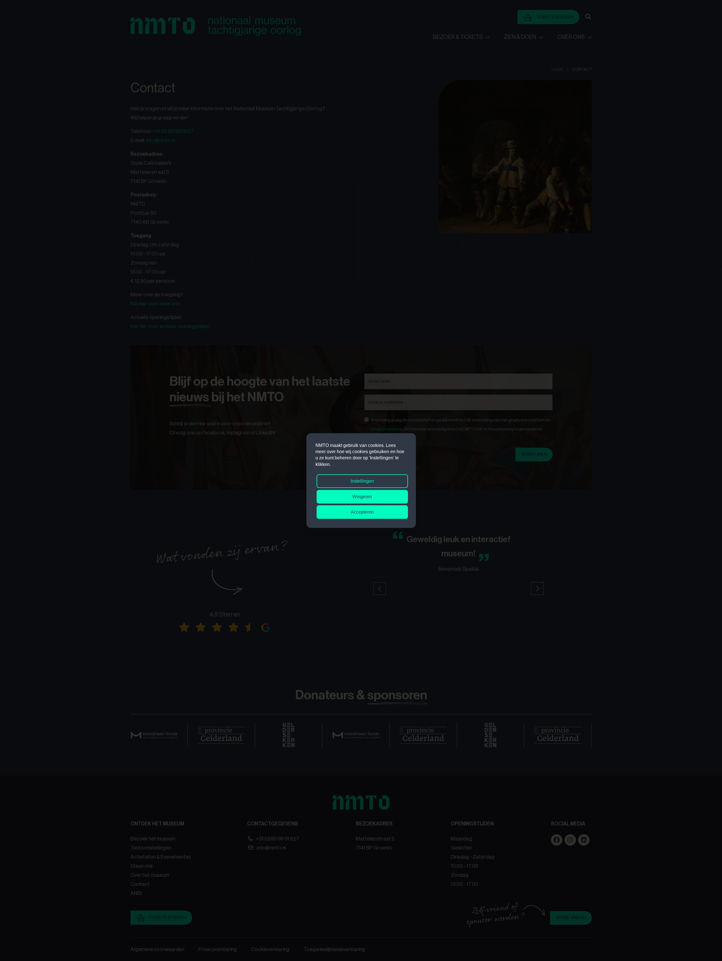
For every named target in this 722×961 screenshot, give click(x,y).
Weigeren (362, 496)
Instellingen (362, 481)
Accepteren (362, 512)
